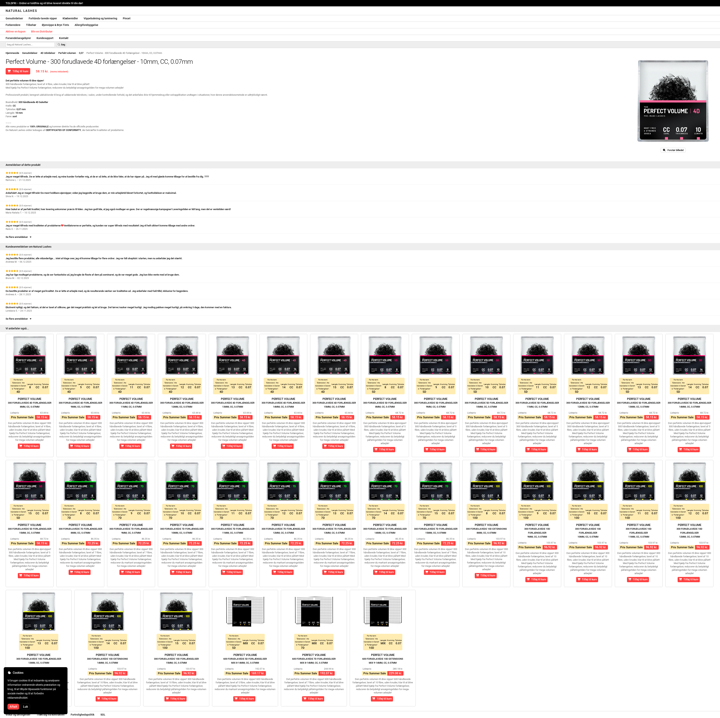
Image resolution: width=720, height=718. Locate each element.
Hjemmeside (12, 53)
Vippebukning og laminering (100, 18)
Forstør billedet (675, 150)
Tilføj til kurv (19, 71)
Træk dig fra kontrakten (50, 714)
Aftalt (13, 706)
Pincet (126, 18)
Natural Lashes (21, 11)
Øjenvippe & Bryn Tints (55, 24)
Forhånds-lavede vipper (43, 18)
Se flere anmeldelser (17, 237)
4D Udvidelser (47, 53)
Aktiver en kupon (16, 31)
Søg (62, 44)
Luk (25, 706)
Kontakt (63, 38)
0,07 (81, 53)
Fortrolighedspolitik (82, 714)
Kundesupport (45, 38)
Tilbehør (31, 24)
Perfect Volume (29, 402)
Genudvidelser (14, 18)
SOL (102, 714)
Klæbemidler (70, 18)
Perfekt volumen (67, 53)
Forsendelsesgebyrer (18, 38)
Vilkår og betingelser (18, 714)
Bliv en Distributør (41, 31)
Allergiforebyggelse (86, 24)
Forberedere (13, 24)
